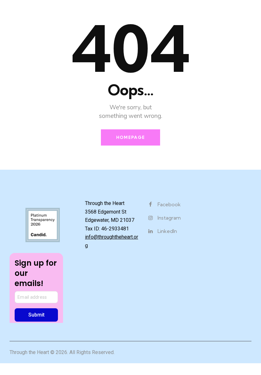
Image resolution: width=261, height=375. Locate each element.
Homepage (130, 137)
